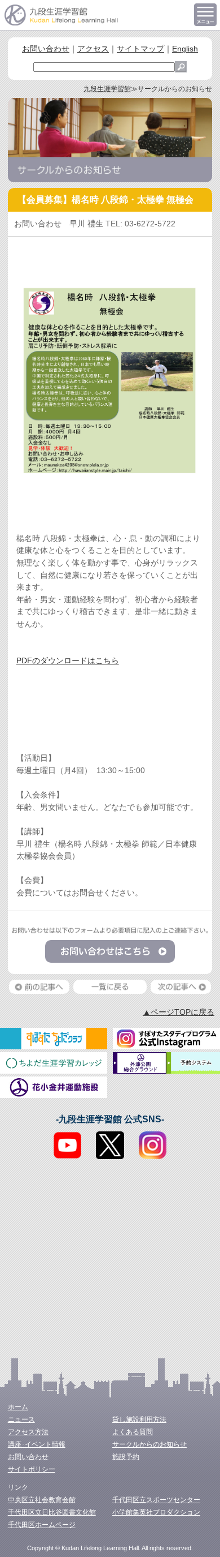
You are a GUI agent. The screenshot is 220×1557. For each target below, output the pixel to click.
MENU (205, 14)
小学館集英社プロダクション (156, 1512)
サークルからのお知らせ (149, 1444)
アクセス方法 (28, 1432)
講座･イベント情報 (36, 1444)
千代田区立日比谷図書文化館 (52, 1512)
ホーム (18, 1407)
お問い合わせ (45, 48)
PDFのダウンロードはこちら (67, 660)
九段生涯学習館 (107, 89)
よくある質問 (132, 1432)
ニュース (21, 1419)
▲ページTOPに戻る (178, 1011)
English (185, 48)
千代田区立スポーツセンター (156, 1500)
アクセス (93, 48)
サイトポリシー (31, 1469)
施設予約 (125, 1457)
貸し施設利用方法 (139, 1419)
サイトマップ (140, 48)
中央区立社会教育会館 (42, 1500)
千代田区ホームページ (42, 1525)
